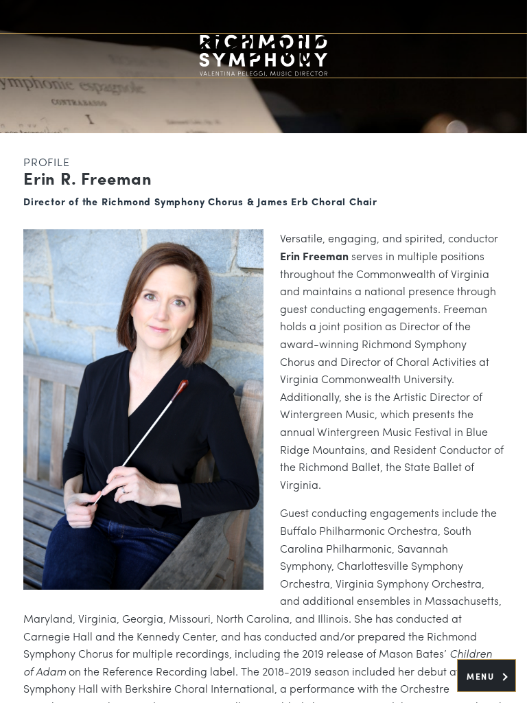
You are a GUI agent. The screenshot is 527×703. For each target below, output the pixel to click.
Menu (482, 676)
